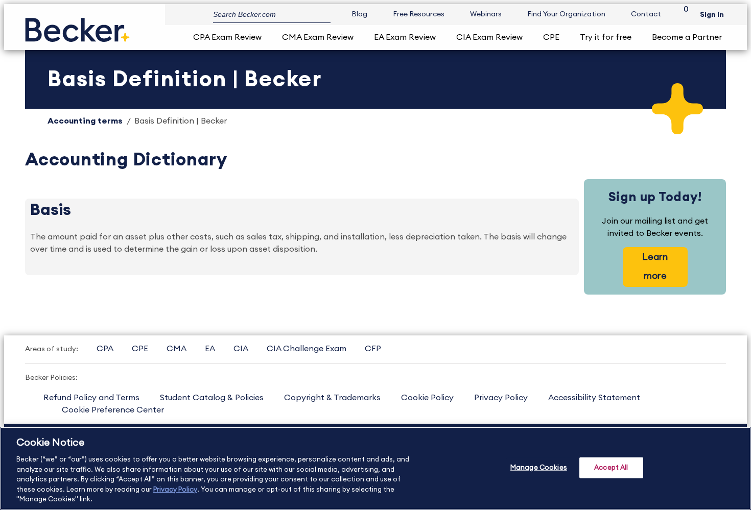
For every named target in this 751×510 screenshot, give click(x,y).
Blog (359, 14)
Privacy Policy (501, 398)
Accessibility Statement (594, 398)
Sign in (712, 14)
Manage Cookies (538, 467)
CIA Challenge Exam (306, 349)
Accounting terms (85, 121)
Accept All (611, 467)
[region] (375, 468)
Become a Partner (687, 37)
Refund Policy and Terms (91, 398)
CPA (105, 349)
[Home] (77, 26)
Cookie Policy (427, 398)
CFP (373, 349)
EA (210, 349)
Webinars (486, 14)
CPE (551, 37)
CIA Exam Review (489, 37)
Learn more (655, 266)
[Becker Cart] (682, 14)
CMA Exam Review (318, 37)
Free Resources (418, 14)
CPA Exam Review (227, 37)
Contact (646, 14)
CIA (240, 349)
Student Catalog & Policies (212, 398)
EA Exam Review (405, 37)
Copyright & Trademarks (332, 398)
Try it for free (605, 37)
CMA (176, 349)
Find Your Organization (566, 14)
